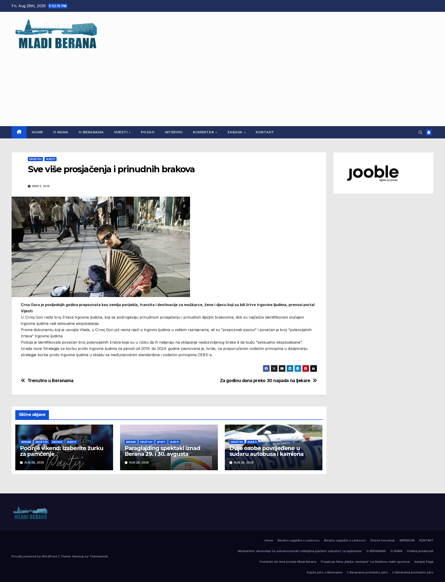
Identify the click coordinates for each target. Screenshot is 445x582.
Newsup (78, 556)
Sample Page (423, 561)
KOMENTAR (204, 132)
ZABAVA (235, 132)
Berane (26, 442)
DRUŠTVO (35, 159)
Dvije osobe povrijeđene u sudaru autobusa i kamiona (266, 451)
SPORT (161, 442)
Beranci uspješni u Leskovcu (298, 540)
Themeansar (98, 556)
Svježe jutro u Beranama (324, 572)
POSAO (148, 132)
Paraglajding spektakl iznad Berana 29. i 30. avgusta (162, 451)
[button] (420, 132)
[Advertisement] (222, 85)
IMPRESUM (407, 540)
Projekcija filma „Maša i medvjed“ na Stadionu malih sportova (365, 561)
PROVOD (57, 442)
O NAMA (60, 132)
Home (37, 132)
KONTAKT (265, 132)
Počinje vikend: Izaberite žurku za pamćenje (61, 451)
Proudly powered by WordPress (35, 556)
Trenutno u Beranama (50, 380)
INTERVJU (174, 132)
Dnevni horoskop (382, 540)
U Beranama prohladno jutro (367, 572)
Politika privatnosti (420, 551)
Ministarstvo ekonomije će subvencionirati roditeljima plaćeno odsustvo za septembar (300, 551)
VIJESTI (121, 132)
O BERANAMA (91, 132)
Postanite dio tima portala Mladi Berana (288, 561)
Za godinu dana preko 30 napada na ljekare (265, 380)
